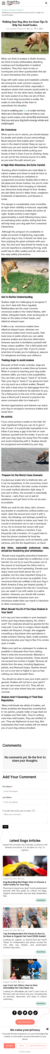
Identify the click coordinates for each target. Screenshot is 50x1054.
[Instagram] (20, 1013)
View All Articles (24, 1022)
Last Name (7, 797)
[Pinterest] (30, 1013)
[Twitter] (25, 1013)
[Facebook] (14, 1013)
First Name (8, 787)
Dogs (19, 10)
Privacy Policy (25, 1051)
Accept (9, 1045)
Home (4, 10)
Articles (12, 10)
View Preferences (37, 1045)
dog (25, 110)
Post (5, 827)
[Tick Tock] (35, 1013)
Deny (21, 1045)
